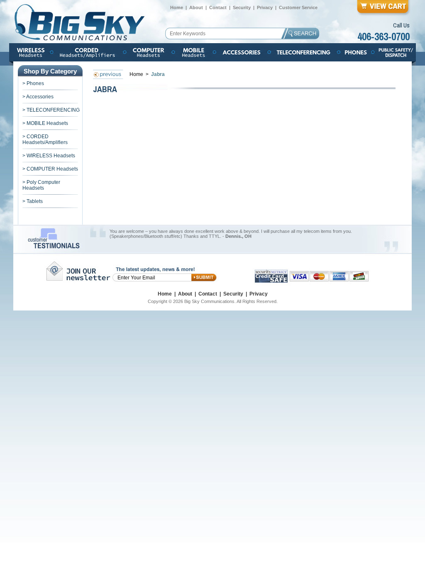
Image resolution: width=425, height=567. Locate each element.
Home (176, 7)
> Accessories (38, 97)
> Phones (33, 83)
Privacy (265, 7)
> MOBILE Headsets (45, 123)
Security (242, 7)
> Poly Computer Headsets (41, 185)
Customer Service (298, 7)
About (196, 7)
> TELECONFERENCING (51, 110)
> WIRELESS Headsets (48, 156)
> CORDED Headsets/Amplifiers (45, 139)
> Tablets (32, 201)
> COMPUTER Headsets (50, 169)
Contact (218, 7)
